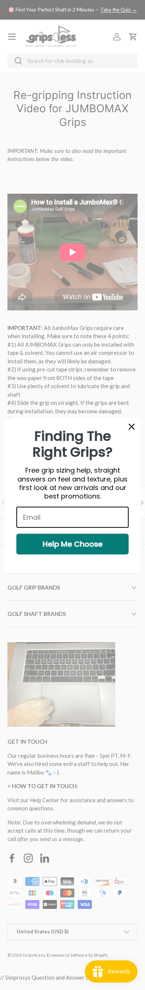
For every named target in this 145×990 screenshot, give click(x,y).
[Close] (132, 427)
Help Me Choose (73, 544)
